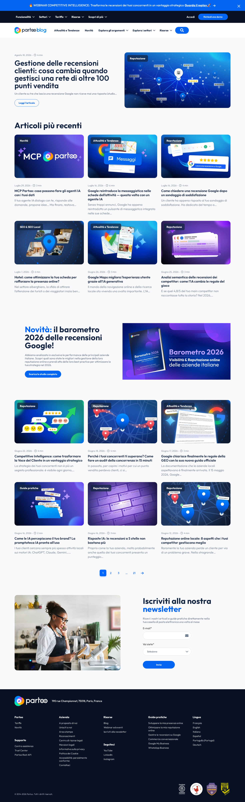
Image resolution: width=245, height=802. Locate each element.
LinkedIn (108, 754)
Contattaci (64, 765)
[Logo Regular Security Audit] (225, 788)
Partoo (18, 717)
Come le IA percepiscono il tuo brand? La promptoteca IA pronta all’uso (44, 540)
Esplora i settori (142, 30)
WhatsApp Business (158, 747)
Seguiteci (109, 744)
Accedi (190, 17)
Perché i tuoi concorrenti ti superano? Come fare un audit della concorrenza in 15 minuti (120, 458)
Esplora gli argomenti (111, 30)
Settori (43, 17)
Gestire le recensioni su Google (164, 734)
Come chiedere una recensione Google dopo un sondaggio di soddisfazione (194, 193)
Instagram (109, 759)
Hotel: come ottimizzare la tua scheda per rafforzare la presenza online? (45, 279)
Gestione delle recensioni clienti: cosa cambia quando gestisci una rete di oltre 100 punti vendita (61, 74)
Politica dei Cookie (68, 753)
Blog (106, 723)
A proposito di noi (68, 723)
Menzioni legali (66, 744)
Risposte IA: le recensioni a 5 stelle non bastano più (116, 540)
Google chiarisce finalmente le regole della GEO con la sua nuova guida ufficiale (193, 458)
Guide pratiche (157, 717)
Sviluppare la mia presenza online (165, 723)
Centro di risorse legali (71, 740)
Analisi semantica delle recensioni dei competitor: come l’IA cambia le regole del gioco (192, 281)
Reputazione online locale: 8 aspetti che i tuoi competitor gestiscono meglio (194, 540)
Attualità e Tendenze (67, 30)
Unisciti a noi (65, 727)
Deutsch (197, 744)
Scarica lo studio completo (43, 374)
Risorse (76, 17)
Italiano (196, 731)
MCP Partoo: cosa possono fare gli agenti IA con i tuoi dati (47, 193)
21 (134, 573)
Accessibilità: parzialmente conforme (73, 759)
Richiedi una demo (213, 16)
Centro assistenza (24, 746)
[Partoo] (30, 30)
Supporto (20, 740)
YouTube (108, 750)
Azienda (64, 717)
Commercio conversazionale (163, 739)
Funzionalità (23, 17)
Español (197, 736)
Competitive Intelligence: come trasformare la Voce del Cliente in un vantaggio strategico (48, 458)
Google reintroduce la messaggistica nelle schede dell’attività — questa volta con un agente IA (119, 195)
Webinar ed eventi (113, 727)
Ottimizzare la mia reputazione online (164, 729)
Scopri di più (95, 17)
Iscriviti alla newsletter (115, 731)
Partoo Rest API (23, 754)
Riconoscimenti (67, 736)
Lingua (197, 717)
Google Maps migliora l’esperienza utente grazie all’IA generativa (119, 279)
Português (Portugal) (203, 740)
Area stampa (66, 731)
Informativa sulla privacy (72, 749)
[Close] (239, 6)
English (196, 727)
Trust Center (21, 750)
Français (197, 723)
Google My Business (158, 743)
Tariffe (59, 17)
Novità (89, 30)
